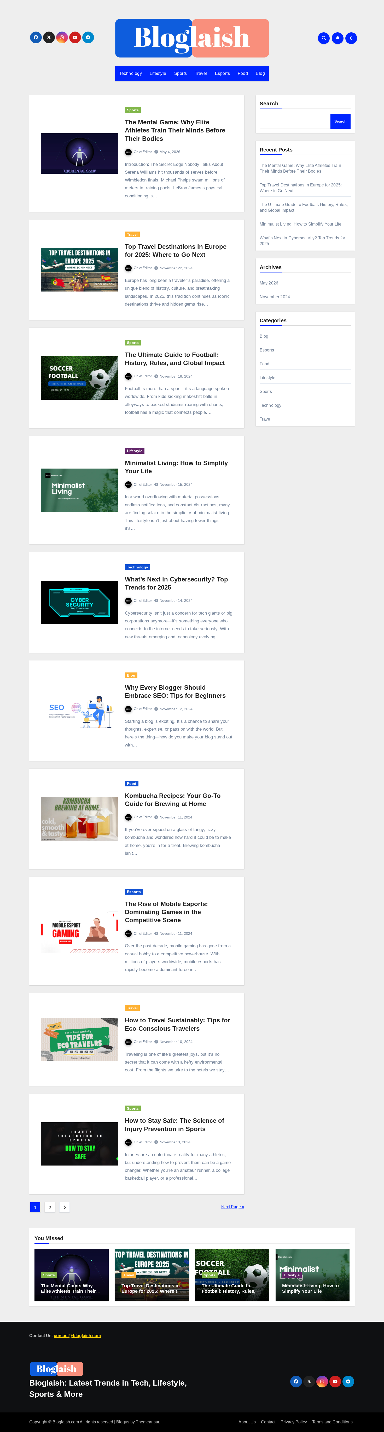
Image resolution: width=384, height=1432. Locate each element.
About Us (247, 1422)
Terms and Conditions (332, 1422)
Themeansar (147, 1422)
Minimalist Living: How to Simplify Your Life (301, 224)
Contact (268, 1422)
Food (243, 73)
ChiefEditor (143, 152)
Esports (222, 73)
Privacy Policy (294, 1422)
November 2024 (275, 297)
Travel (201, 73)
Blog (260, 73)
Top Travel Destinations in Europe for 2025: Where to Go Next (150, 1291)
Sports (180, 73)
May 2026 (269, 283)
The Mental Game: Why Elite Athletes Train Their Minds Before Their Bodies (175, 130)
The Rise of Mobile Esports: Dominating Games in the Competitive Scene (166, 912)
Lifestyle (158, 73)
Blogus (122, 1422)
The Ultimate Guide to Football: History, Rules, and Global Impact (228, 1291)
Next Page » (232, 1207)
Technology (130, 73)
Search (269, 103)
